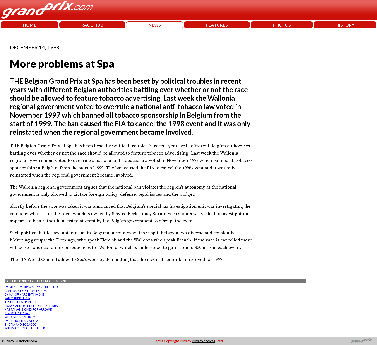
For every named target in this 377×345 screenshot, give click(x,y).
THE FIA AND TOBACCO (21, 324)
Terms (158, 341)
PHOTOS (282, 24)
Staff (219, 341)
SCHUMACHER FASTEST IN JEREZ (26, 328)
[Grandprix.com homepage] (361, 340)
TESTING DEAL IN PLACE (21, 302)
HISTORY (345, 24)
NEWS (154, 24)
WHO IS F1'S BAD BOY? (20, 317)
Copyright (171, 341)
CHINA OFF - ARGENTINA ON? (24, 294)
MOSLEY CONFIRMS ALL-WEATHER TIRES (32, 287)
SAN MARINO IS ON (17, 298)
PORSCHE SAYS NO (17, 313)
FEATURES (217, 24)
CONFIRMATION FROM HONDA (26, 290)
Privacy (185, 341)
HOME (29, 24)
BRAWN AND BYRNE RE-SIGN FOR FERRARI (32, 306)
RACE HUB (92, 24)
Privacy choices (203, 341)
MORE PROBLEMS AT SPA (21, 321)
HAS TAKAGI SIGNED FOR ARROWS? (29, 309)
